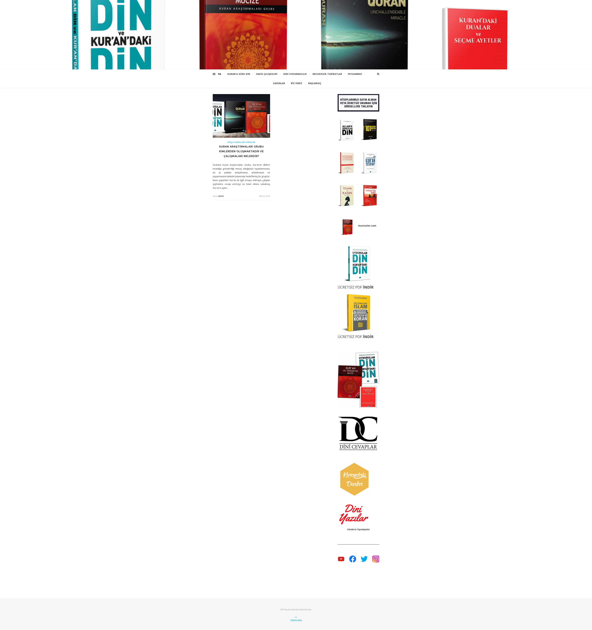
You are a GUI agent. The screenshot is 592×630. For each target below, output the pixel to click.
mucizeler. (364, 225)
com (373, 225)
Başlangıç (314, 83)
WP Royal (284, 609)
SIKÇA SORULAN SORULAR (241, 142)
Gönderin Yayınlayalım (358, 529)
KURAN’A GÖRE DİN (239, 73)
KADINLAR (279, 83)
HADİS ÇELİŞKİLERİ (267, 73)
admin (221, 196)
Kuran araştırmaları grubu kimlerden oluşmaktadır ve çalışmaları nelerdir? (241, 151)
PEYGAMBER (355, 73)
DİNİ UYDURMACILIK (295, 73)
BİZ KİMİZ (296, 83)
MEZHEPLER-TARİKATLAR (327, 73)
